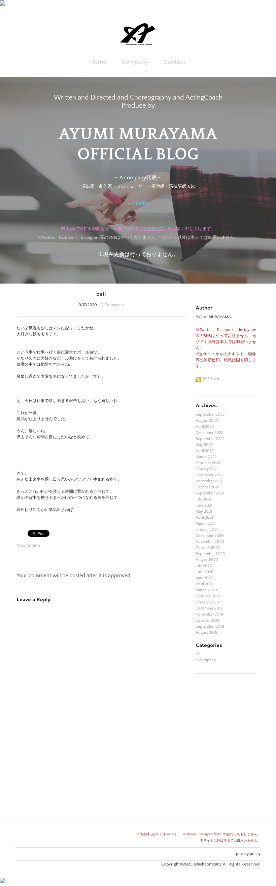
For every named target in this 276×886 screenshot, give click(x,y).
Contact (175, 62)
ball (101, 293)
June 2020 (205, 572)
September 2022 (210, 439)
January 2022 (207, 469)
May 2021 (204, 511)
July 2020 (204, 566)
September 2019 (210, 626)
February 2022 (208, 463)
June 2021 (204, 505)
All (198, 654)
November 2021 (209, 481)
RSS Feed (211, 379)
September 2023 (210, 414)
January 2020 (207, 602)
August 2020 (207, 560)
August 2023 (207, 420)
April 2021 (204, 517)
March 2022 (206, 457)
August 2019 (206, 632)
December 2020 (210, 535)
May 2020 (204, 578)
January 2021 (207, 529)
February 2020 (208, 596)
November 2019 (209, 614)
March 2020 (206, 590)
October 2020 (208, 548)
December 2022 (209, 433)
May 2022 (204, 445)
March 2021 (206, 523)
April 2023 (205, 426)
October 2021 (207, 487)
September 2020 (210, 554)
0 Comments (112, 305)
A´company (206, 660)
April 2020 (205, 584)
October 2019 (207, 620)
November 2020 (210, 542)
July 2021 (203, 499)
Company (135, 62)
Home (98, 62)
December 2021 (209, 475)
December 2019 (209, 608)
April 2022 (205, 451)
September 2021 (210, 493)
